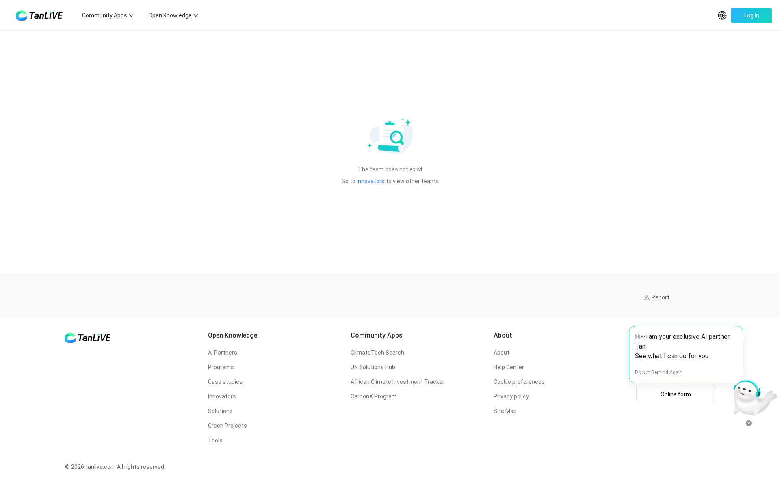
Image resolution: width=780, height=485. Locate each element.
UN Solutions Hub (373, 367)
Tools (215, 440)
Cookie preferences (519, 382)
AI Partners (222, 352)
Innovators (371, 181)
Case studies (225, 382)
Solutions (220, 411)
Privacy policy (511, 396)
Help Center (509, 367)
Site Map (505, 411)
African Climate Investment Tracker (397, 382)
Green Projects (227, 425)
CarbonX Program (374, 396)
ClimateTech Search (377, 352)
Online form (676, 394)
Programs (221, 367)
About (501, 352)
